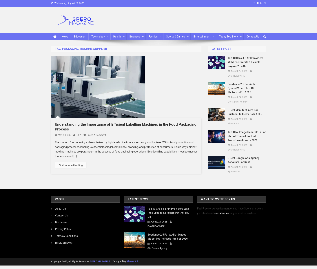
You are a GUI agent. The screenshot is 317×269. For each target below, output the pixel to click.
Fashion (153, 36)
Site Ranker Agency (237, 102)
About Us (60, 208)
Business (135, 36)
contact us (222, 213)
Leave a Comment (96, 135)
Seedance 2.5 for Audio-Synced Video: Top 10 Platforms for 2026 (243, 88)
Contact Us (253, 36)
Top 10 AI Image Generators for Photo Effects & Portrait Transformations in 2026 (247, 136)
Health (117, 36)
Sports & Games (175, 36)
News (65, 36)
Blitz (78, 134)
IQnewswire (234, 171)
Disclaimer (61, 222)
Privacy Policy (63, 229)
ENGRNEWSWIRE (236, 76)
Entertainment (202, 36)
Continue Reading (72, 165)
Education (79, 36)
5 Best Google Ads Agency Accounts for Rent (243, 160)
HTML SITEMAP (64, 242)
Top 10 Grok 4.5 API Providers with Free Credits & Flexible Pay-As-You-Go (245, 62)
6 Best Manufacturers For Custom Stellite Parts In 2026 (245, 112)
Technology (98, 36)
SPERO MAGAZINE (100, 261)
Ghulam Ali (233, 123)
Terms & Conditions (66, 235)
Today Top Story (228, 36)
